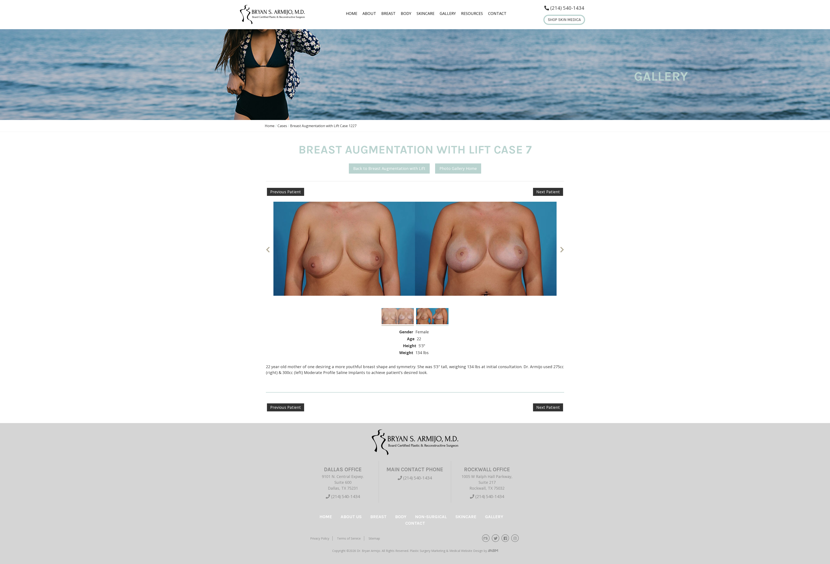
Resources (472, 13)
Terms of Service (349, 538)
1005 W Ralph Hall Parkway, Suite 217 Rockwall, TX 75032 (486, 482)
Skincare (425, 13)
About (369, 13)
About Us (351, 516)
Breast (388, 13)
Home (351, 13)
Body (406, 13)
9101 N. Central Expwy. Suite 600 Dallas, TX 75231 (343, 482)
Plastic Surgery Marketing (428, 551)
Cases (282, 125)
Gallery (448, 13)
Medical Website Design (466, 551)
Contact (497, 13)
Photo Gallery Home (458, 168)
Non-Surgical (431, 516)
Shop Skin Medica (564, 19)
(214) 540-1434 (345, 496)
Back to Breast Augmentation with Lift (389, 168)
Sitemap (374, 538)
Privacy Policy (319, 538)
